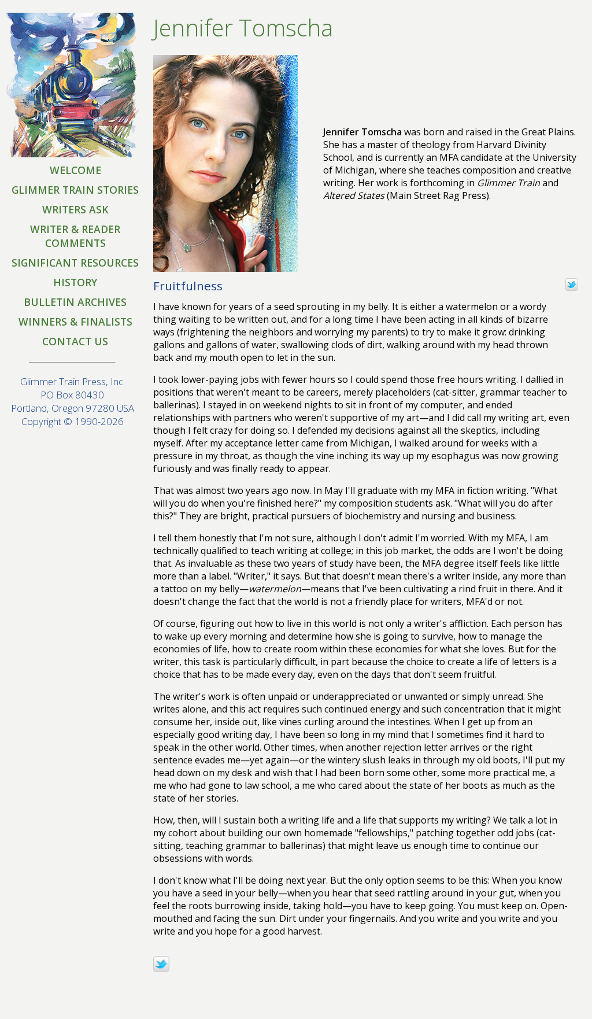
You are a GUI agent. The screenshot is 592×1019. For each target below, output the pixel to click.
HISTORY (75, 282)
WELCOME (75, 170)
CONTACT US (75, 341)
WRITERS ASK (75, 209)
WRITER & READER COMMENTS (75, 236)
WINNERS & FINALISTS (75, 321)
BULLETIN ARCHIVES (75, 302)
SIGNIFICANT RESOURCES (75, 262)
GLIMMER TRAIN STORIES (75, 190)
